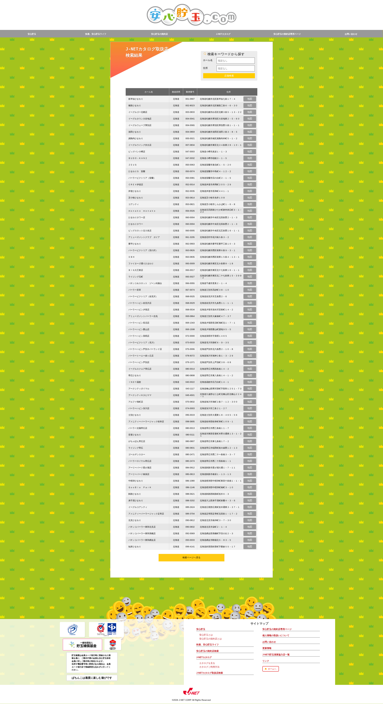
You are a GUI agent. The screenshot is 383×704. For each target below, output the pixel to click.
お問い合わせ (351, 34)
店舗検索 (229, 75)
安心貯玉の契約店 (159, 34)
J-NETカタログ (223, 34)
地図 (249, 99)
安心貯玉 (32, 34)
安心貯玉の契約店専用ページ (287, 34)
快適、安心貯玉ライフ (95, 34)
